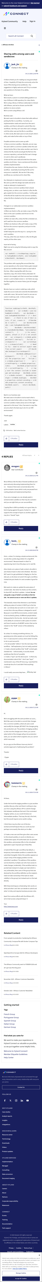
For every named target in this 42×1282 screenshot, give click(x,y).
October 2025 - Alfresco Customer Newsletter (18, 991)
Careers (4, 1189)
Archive (12, 424)
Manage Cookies (21, 1273)
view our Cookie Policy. (19, 1269)
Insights (4, 1120)
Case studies (6, 1112)
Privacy (11, 1248)
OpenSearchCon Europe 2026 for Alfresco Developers (21, 953)
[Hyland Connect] (16, 14)
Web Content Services (19, 430)
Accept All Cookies (21, 1279)
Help (24, 21)
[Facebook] (4, 1100)
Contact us (21, 1087)
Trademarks (30, 1252)
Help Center (9, 1057)
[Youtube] (27, 1100)
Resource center (7, 1135)
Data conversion (7, 1174)
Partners (5, 1197)
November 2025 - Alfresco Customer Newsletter (19, 979)
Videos (4, 1147)
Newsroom (5, 1205)
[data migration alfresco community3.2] (35, 455)
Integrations (6, 1124)
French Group (9, 1014)
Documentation (7, 1224)
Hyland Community (10, 21)
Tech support (6, 1228)
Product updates (7, 1151)
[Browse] (5, 28)
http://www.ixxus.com (11, 907)
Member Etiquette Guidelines (15, 1054)
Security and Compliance (15, 1252)
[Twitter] (10, 1100)
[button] (6, 438)
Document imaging (8, 1178)
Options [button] (39, 45)
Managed (5, 1166)
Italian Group (9, 1024)
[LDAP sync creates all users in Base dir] (38, 455)
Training (5, 1220)
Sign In (32, 21)
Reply (21, 444)
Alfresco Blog (8, 945)
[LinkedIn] (21, 1100)
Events (4, 1215)
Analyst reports (7, 1116)
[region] (21, 1267)
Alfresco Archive (8, 45)
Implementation (7, 1162)
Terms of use (28, 1248)
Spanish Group (10, 1020)
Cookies (18, 1248)
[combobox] (21, 36)
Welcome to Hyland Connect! (16, 1051)
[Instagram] (16, 1100)
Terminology (6, 1139)
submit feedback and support (15, 6)
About (4, 1193)
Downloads (5, 1143)
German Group (10, 1027)
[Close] (39, 1255)
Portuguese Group (11, 1017)
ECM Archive (9, 430)
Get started (35, 3)
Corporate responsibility (10, 1201)
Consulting (5, 1170)
